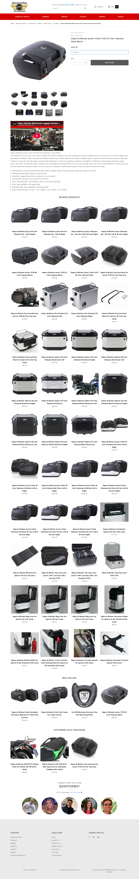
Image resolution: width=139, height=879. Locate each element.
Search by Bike (16, 837)
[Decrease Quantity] (74, 62)
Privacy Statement (29, 870)
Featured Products (18, 855)
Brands (64, 17)
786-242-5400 (69, 5)
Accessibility (57, 855)
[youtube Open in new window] (99, 837)
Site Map (55, 852)
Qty (72, 58)
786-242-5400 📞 (76, 792)
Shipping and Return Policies (69, 870)
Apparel (102, 17)
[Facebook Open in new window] (90, 837)
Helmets (83, 17)
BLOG (54, 837)
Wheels (121, 17)
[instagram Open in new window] (94, 837)
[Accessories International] (19, 6)
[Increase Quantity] (86, 62)
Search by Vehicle (22, 17)
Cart (113, 7)
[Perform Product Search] (85, 8)
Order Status (57, 846)
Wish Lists (56, 849)
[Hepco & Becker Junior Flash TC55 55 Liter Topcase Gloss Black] (39, 61)
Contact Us (56, 843)
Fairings (45, 17)
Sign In (100, 7)
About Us (55, 840)
